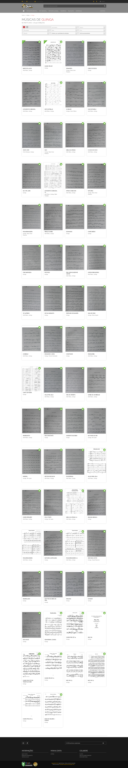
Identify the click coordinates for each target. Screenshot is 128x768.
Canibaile (25, 354)
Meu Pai (90, 637)
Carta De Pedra (27, 392)
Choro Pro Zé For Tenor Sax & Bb (28, 681)
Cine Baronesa (27, 272)
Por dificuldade (53, 11)
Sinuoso (68, 598)
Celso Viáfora (73, 111)
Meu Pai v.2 (91, 680)
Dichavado (69, 231)
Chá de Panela (92, 109)
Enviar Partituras (39, 1)
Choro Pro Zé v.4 (71, 637)
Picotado (47, 272)
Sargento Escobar (71, 435)
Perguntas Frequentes (27, 755)
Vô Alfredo (26, 313)
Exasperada (69, 476)
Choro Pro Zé (48, 66)
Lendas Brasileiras (93, 272)
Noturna (90, 190)
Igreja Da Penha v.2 (71, 517)
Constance (69, 354)
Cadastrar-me (31, 1)
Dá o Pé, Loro (26, 190)
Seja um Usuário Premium (85, 755)
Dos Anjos (26, 639)
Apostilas (79, 11)
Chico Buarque (26, 152)
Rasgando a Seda (50, 354)
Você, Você (26, 150)
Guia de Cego (91, 313)
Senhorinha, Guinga (50, 639)
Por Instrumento (32, 11)
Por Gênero (42, 11)
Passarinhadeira (28, 231)
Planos (81, 754)
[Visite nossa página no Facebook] (96, 1)
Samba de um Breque (94, 394)
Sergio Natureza (95, 560)
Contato (102, 11)
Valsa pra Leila (49, 394)
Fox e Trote (48, 517)
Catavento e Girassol (29, 109)
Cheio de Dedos (92, 68)
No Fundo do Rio (92, 435)
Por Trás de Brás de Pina (50, 599)
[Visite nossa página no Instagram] (93, 1)
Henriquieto (26, 435)
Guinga (30, 70)
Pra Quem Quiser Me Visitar (72, 273)
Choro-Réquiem (27, 517)
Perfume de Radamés (72, 313)
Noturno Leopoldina (51, 558)
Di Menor (68, 109)
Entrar (24, 1)
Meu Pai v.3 (69, 680)
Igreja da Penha (70, 150)
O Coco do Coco (92, 150)
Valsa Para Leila (92, 476)
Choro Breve (91, 231)
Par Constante (49, 435)
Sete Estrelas (49, 109)
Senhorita (69, 68)
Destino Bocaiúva (50, 476)
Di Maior (90, 598)
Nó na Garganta (49, 313)
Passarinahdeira (28, 558)
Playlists (71, 11)
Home (23, 15)
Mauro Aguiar (95, 315)
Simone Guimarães (53, 356)
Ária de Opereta (70, 394)
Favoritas (63, 11)
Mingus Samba (49, 231)
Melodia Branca (92, 517)
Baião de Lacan (27, 68)
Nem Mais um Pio (92, 558)
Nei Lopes (94, 437)
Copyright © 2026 (54, 763)
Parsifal (25, 476)
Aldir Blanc (25, 70)
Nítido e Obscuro (71, 190)
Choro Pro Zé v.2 (49, 678)
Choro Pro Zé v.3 (27, 719)
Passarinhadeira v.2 (71, 558)
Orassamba (91, 354)
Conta (102, 1)
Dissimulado (26, 598)
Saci (46, 150)
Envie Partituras (83, 757)
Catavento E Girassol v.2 (51, 191)
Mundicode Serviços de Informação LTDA (66, 764)
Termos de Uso (25, 757)
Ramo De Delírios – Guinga (50, 719)
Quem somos (25, 754)
